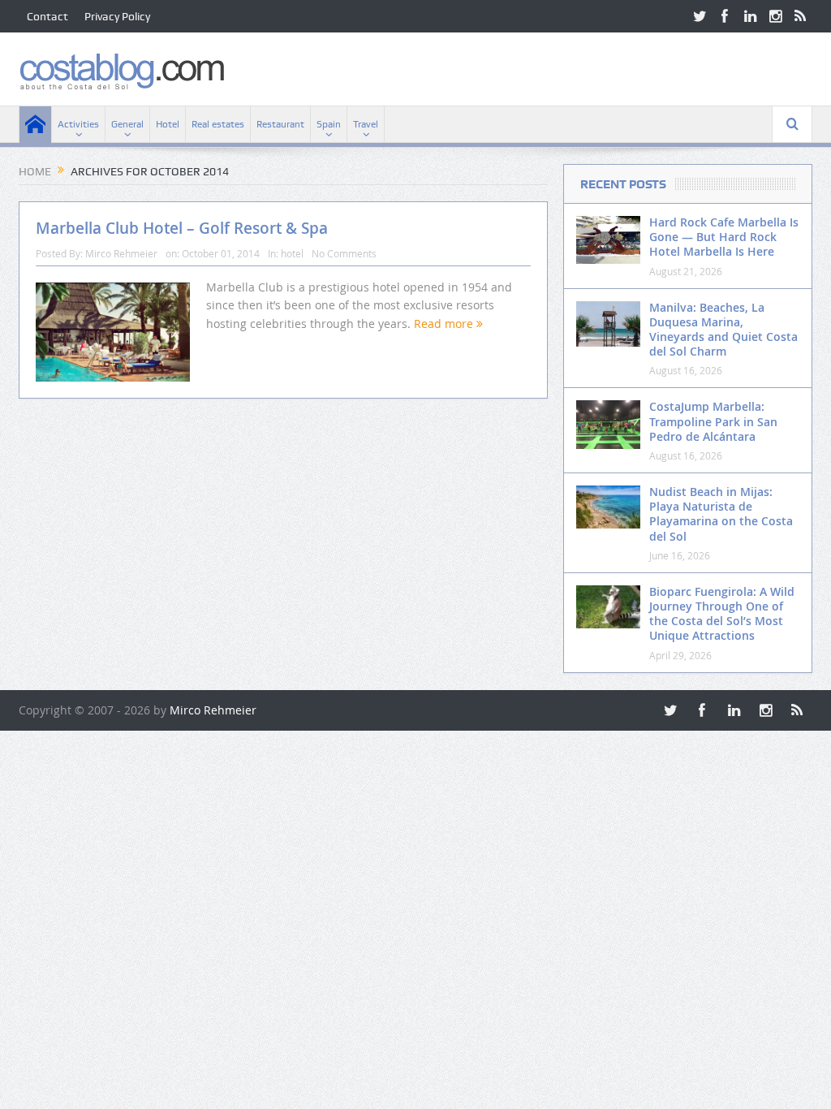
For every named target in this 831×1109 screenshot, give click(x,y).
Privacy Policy (117, 16)
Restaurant (280, 124)
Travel (365, 124)
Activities (78, 124)
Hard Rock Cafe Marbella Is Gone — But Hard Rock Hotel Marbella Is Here (724, 236)
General (127, 124)
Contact (47, 16)
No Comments (344, 253)
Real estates (218, 124)
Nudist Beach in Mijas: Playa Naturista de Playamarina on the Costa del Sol (721, 514)
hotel (292, 253)
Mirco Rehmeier (121, 253)
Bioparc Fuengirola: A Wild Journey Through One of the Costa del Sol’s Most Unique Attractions (721, 614)
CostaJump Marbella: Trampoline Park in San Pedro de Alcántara (713, 421)
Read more (445, 323)
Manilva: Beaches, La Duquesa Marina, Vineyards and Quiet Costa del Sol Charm (723, 330)
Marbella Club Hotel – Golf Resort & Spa (182, 228)
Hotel (167, 124)
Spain (328, 124)
